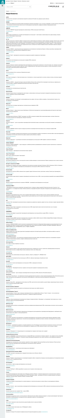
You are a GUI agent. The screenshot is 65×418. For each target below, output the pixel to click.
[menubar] (2, 213)
